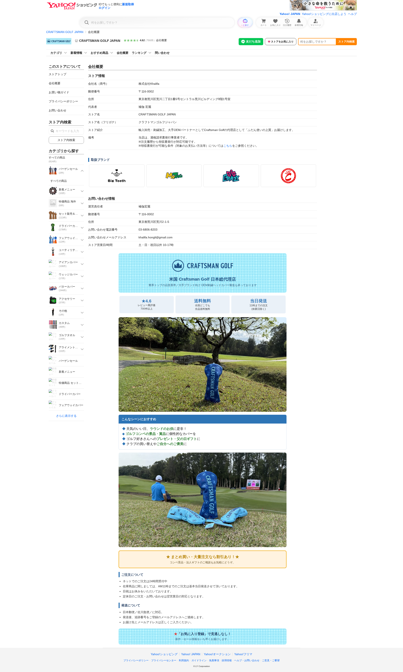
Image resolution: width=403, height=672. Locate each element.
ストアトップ (57, 74)
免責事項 (214, 660)
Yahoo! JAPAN (290, 14)
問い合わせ (162, 52)
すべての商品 (58, 180)
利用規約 (184, 660)
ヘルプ (352, 14)
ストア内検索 (346, 41)
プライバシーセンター (163, 660)
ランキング (139, 52)
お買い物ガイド (59, 92)
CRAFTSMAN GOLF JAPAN (64, 32)
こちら (227, 145)
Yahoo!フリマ (243, 654)
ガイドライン (199, 660)
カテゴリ (56, 52)
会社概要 (161, 40)
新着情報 (76, 52)
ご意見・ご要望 (271, 660)
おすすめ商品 (99, 52)
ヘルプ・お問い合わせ (246, 660)
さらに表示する (66, 415)
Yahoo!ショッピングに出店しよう (324, 14)
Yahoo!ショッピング (164, 654)
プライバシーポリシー (63, 101)
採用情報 (227, 660)
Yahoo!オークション (217, 654)
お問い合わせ (57, 110)
